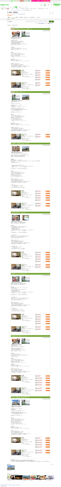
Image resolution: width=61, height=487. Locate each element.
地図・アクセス (27, 17)
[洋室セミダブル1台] (16, 85)
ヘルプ (40, 2)
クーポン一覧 (38, 17)
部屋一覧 (17, 17)
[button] (14, 465)
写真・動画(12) (21, 17)
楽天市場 (55, 2)
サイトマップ (46, 2)
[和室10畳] (16, 72)
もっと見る (51, 464)
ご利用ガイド (42, 2)
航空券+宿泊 (44, 23)
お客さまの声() (32, 17)
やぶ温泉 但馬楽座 (12, 12)
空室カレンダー (47, 70)
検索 (51, 21)
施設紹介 (9, 17)
